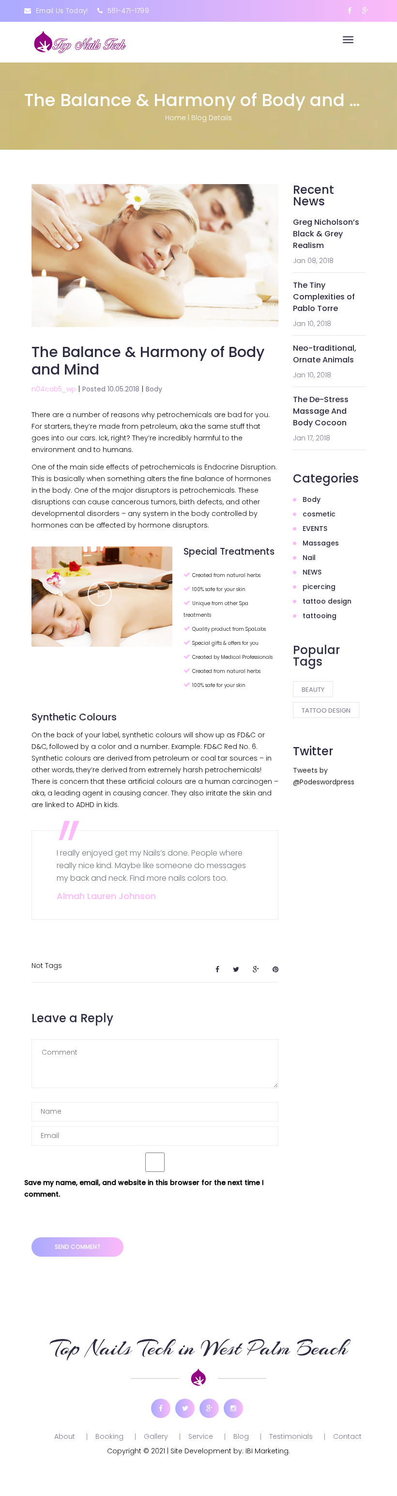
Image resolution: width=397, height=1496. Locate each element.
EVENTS (315, 528)
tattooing (319, 616)
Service (200, 1436)
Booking (109, 1436)
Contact (347, 1436)
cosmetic (319, 514)
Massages (321, 543)
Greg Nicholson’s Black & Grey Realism (326, 234)
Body (154, 389)
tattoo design (327, 601)
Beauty (313, 689)
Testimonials (291, 1436)
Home (175, 118)
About (64, 1436)
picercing (319, 587)
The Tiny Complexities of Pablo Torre (324, 297)
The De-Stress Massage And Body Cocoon (321, 411)
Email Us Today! (62, 11)
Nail (309, 557)
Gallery (156, 1436)
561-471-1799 (128, 11)
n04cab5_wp (53, 389)
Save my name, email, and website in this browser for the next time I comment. (144, 1188)
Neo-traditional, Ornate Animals (324, 354)
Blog (241, 1436)
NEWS (312, 572)
